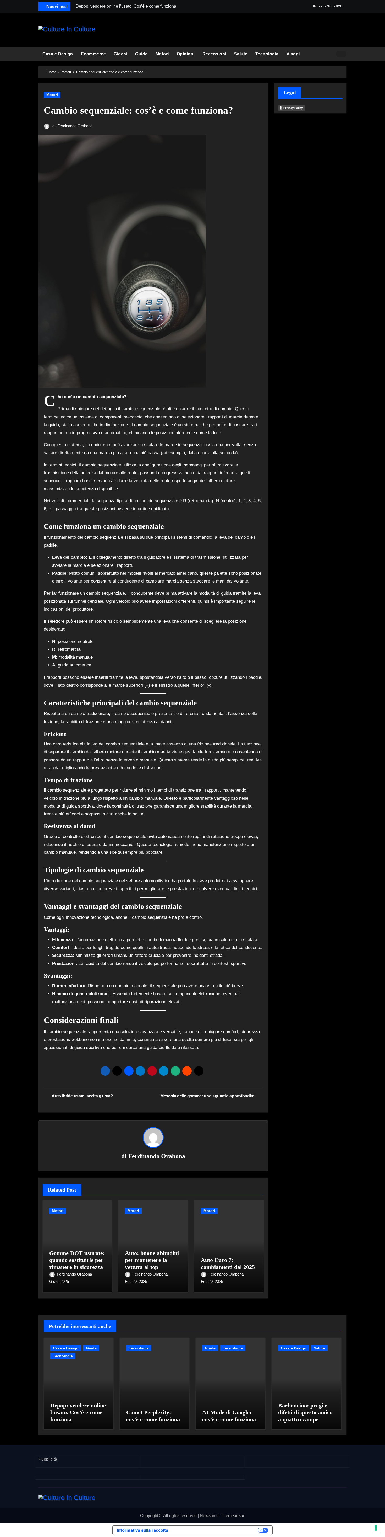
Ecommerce (93, 54)
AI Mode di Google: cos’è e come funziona (229, 1415)
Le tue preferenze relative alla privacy (215, 1530)
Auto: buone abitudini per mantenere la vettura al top (152, 1260)
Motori (162, 54)
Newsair (207, 1515)
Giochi (120, 54)
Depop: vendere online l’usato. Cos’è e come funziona (78, 1412)
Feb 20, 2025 (136, 1281)
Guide (141, 54)
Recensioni (214, 54)
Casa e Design (57, 54)
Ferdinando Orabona (74, 126)
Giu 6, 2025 (59, 1281)
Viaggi (293, 54)
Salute (241, 54)
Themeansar (232, 1515)
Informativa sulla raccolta (142, 1530)
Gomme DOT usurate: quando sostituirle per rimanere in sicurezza (77, 1260)
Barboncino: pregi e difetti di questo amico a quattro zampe (305, 1412)
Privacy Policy (293, 108)
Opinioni (186, 54)
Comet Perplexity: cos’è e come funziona (153, 1415)
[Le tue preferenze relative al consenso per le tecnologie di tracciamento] (376, 1528)
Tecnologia (267, 54)
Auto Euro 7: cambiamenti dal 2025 (228, 1263)
